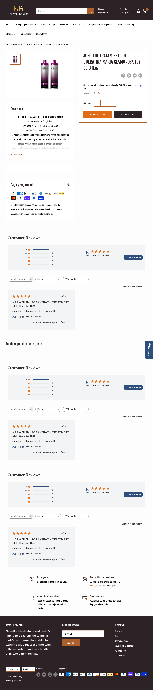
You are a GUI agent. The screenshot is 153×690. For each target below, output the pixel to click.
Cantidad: (87, 103)
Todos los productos (20, 44)
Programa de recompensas (101, 24)
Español (10, 669)
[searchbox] (18, 279)
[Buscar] (90, 11)
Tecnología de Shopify (14, 680)
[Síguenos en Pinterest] (55, 674)
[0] (144, 11)
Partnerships (25, 33)
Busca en (119, 631)
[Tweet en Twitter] (135, 75)
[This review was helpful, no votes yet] (62, 322)
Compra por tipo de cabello (53, 24)
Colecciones (78, 24)
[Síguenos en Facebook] (38, 674)
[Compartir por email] (140, 75)
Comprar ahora (128, 114)
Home (8, 24)
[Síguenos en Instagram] (50, 674)
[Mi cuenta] (138, 11)
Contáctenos (41, 33)
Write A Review (133, 257)
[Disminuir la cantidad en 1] (97, 103)
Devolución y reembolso (125, 645)
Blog (116, 636)
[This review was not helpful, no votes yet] (67, 322)
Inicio (8, 44)
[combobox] (48, 279)
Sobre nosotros (121, 641)
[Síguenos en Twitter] (44, 674)
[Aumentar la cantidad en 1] (113, 103)
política (93, 585)
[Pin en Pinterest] (129, 75)
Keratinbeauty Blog (126, 24)
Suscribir (71, 642)
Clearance (10, 33)
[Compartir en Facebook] (123, 75)
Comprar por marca (24, 24)
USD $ (25, 669)
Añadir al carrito (97, 114)
